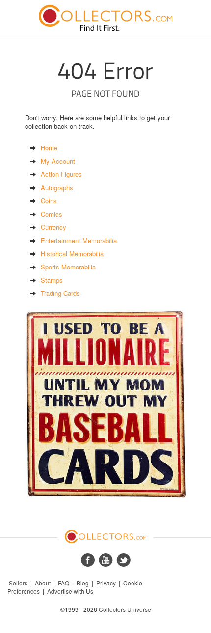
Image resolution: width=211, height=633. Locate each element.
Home (49, 147)
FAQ (63, 583)
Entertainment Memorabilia (79, 240)
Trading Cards (60, 293)
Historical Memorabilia (72, 253)
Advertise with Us (70, 591)
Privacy (106, 583)
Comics (51, 214)
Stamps (52, 280)
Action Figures (61, 174)
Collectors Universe (125, 609)
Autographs (57, 187)
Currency (53, 227)
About (43, 583)
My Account (58, 161)
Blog (83, 583)
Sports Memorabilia (68, 266)
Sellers (18, 583)
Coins (49, 200)
